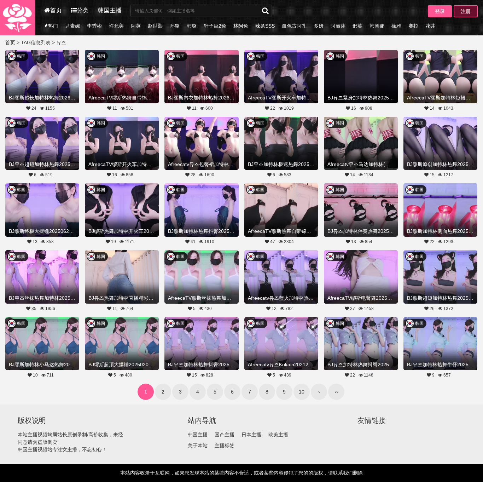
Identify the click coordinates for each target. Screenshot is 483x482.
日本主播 (251, 434)
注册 (466, 11)
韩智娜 (376, 26)
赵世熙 (155, 26)
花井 (430, 26)
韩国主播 (110, 10)
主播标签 (224, 445)
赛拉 (413, 26)
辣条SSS (265, 26)
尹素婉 (72, 26)
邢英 (357, 26)
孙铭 (175, 26)
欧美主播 (278, 434)
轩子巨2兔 (215, 26)
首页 (56, 10)
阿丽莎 (338, 26)
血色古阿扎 (294, 26)
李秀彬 (94, 26)
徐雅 (396, 26)
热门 (53, 26)
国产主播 (224, 434)
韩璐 (192, 26)
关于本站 (198, 445)
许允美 (116, 26)
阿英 (136, 26)
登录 (440, 11)
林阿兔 (240, 26)
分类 (83, 10)
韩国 (21, 56)
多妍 (319, 26)
